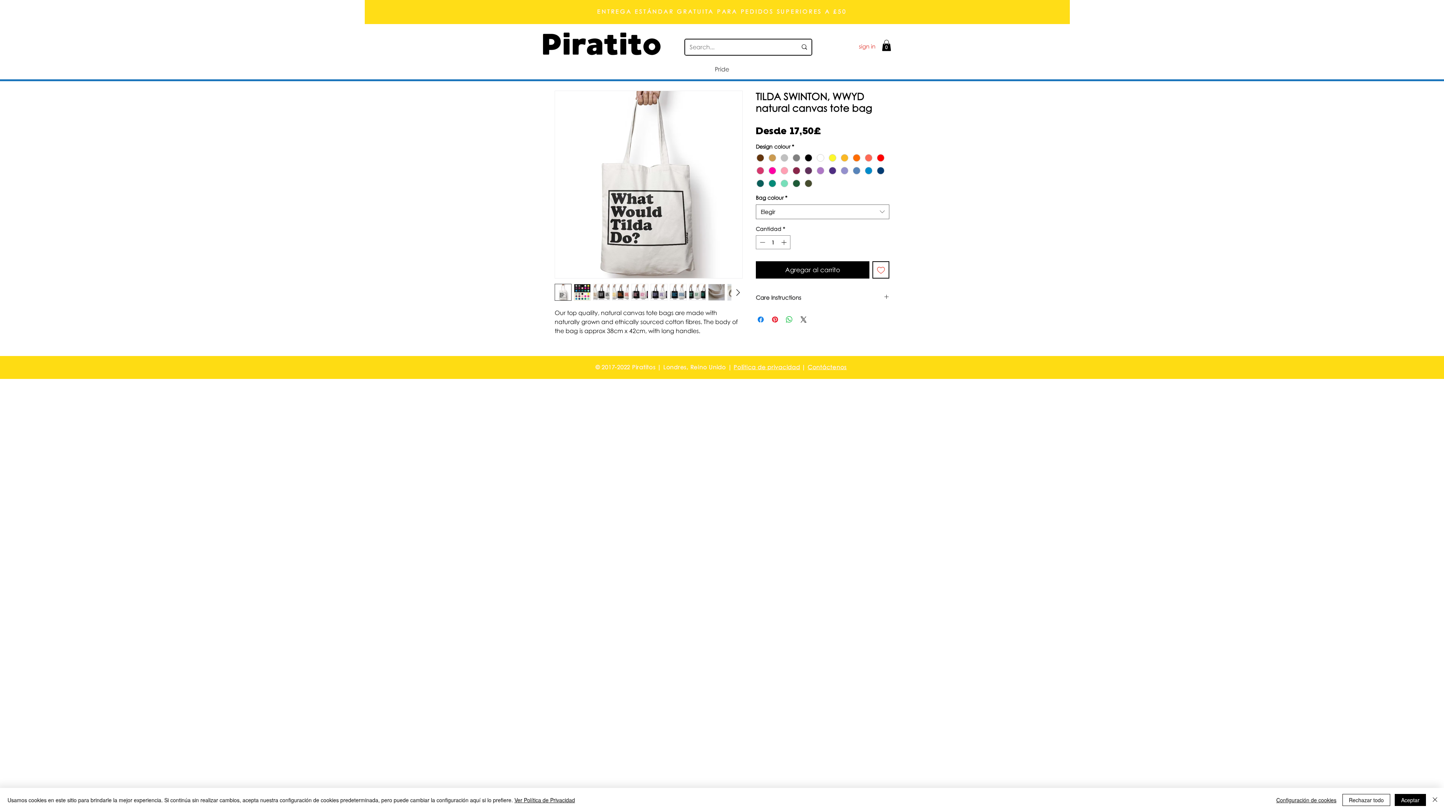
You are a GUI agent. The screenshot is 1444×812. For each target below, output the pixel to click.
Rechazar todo (1366, 800)
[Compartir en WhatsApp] (789, 319)
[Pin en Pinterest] (775, 319)
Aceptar (1410, 800)
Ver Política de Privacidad (544, 800)
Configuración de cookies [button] (1306, 800)
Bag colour (771, 197)
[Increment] (784, 242)
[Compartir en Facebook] (760, 319)
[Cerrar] (1434, 800)
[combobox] (822, 212)
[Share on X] (803, 319)
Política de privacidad (767, 367)
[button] (886, 45)
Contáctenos (827, 367)
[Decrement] (761, 242)
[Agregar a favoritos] (881, 270)
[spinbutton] (773, 242)
